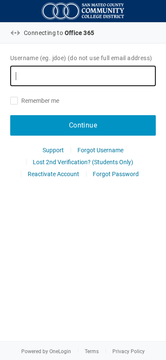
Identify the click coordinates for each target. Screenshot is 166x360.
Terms (92, 351)
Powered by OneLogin (46, 351)
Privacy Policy (128, 351)
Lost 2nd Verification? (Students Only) (83, 162)
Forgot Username (100, 150)
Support (53, 150)
